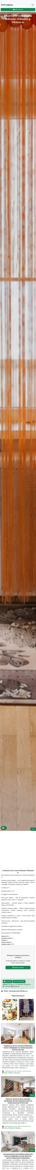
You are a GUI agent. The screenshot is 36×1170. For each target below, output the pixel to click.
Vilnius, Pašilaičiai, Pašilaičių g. (12, 1128)
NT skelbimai (8, 5)
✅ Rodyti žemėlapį (18, 967)
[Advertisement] (18, 849)
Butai (19, 1071)
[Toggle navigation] (32, 5)
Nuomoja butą (26, 1071)
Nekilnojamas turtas (11, 1071)
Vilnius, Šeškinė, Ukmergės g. (12, 1072)
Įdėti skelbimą (19, 9)
